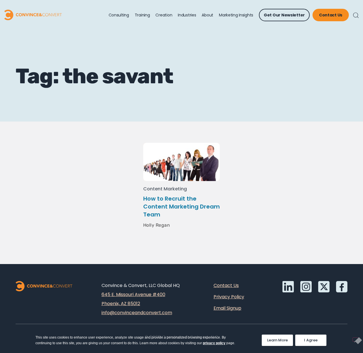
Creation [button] (163, 15)
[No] (356, 339)
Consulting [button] (119, 15)
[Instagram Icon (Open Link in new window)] (306, 286)
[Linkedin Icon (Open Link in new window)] (288, 286)
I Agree (311, 340)
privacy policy (214, 343)
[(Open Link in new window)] (341, 286)
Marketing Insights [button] (236, 15)
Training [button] (142, 15)
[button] (356, 15)
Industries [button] (187, 15)
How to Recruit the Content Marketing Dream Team (181, 206)
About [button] (207, 15)
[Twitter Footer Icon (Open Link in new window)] (324, 286)
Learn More (280, 339)
